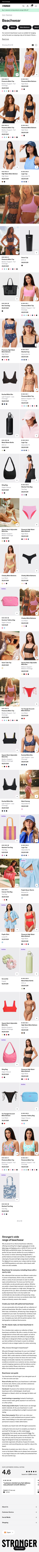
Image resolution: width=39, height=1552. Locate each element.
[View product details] (9, 84)
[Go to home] (6, 6)
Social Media (6, 1517)
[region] (19, 1487)
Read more (5, 39)
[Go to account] (27, 6)
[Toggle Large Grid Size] (36, 45)
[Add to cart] (36, 167)
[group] (9, 62)
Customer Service (8, 1512)
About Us (5, 1507)
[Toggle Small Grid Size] (32, 45)
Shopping (5, 1522)
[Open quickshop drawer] (17, 74)
